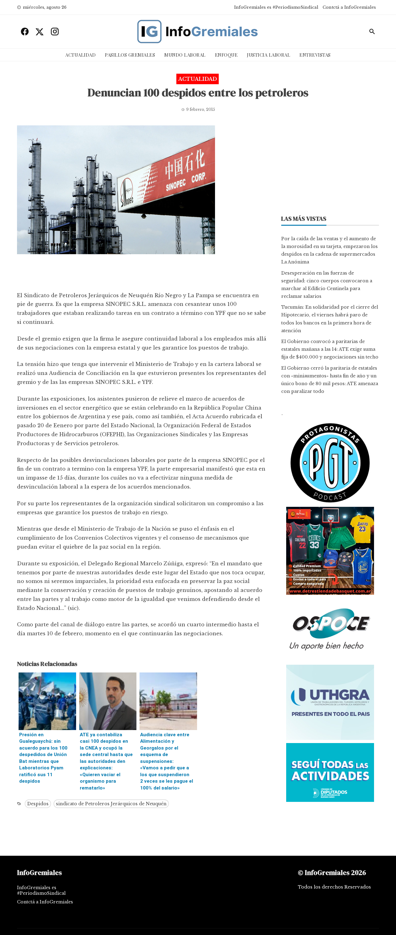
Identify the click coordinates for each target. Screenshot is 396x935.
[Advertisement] (142, 274)
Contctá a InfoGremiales (349, 7)
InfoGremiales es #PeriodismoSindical (276, 7)
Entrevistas (315, 55)
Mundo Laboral (185, 55)
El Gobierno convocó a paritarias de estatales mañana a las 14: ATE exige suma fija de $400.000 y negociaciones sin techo (329, 349)
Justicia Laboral (268, 55)
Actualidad (80, 55)
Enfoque (226, 55)
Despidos (38, 804)
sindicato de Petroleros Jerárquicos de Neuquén (111, 804)
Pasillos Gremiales (130, 55)
